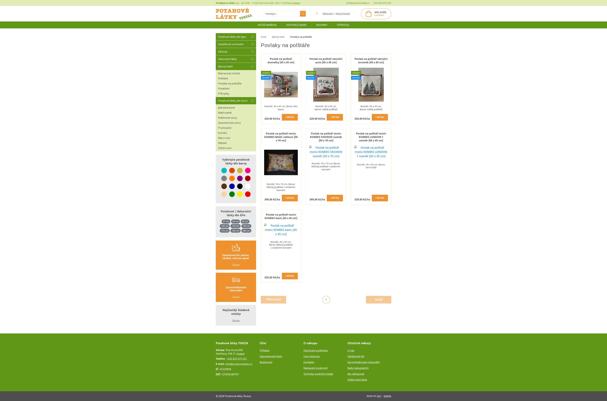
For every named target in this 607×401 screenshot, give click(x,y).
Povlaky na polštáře (230, 83)
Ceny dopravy (312, 356)
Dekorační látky (227, 59)
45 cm (236, 221)
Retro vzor (224, 138)
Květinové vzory (227, 117)
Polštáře (223, 78)
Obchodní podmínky (316, 350)
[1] (303, 14)
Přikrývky (223, 93)
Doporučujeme (296, 25)
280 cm (246, 230)
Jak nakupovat (355, 374)
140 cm (224, 226)
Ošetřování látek (357, 379)
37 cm (226, 221)
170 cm (224, 230)
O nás (350, 350)
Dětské (222, 143)
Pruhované (224, 128)
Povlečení (224, 88)
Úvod (263, 36)
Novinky (321, 25)
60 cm (245, 221)
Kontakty (309, 362)
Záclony (222, 51)
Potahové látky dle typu (232, 37)
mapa (296, 2)
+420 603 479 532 (382, 2)
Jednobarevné (226, 107)
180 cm (235, 230)
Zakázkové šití (355, 356)
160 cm (246, 226)
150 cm (235, 226)
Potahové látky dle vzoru (233, 100)
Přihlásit (265, 350)
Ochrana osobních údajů (318, 374)
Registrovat (343, 13)
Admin (387, 396)
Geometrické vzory (229, 123)
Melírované (225, 112)
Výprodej (343, 25)
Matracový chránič (229, 73)
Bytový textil (225, 66)
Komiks (222, 133)
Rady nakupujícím (358, 368)
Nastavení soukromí (316, 368)
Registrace (266, 362)
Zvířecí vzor (225, 148)
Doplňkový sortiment (230, 44)
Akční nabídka (267, 25)
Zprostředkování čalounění (363, 362)
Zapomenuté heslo (271, 356)
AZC (379, 396)
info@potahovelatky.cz (358, 2)
